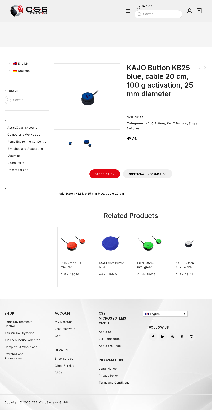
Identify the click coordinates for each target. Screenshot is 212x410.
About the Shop (110, 345)
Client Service (64, 365)
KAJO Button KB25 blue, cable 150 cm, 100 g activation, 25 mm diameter (199, 67)
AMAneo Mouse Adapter (22, 340)
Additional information (147, 174)
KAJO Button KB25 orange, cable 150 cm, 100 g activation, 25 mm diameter (204, 67)
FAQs (58, 372)
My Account (63, 321)
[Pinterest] (182, 337)
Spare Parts (15, 162)
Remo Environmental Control (27, 141)
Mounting (14, 155)
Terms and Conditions (114, 382)
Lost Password (65, 328)
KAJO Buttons (155, 123)
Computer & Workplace (23, 134)
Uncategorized (17, 169)
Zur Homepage (109, 338)
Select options (75, 283)
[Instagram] (191, 337)
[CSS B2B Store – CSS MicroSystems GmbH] (28, 10)
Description (104, 174)
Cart (58, 336)
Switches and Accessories (25, 148)
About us (105, 331)
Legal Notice (108, 368)
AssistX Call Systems (22, 127)
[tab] (104, 173)
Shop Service (64, 358)
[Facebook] (153, 337)
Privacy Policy (109, 375)
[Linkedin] (163, 337)
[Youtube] (172, 337)
